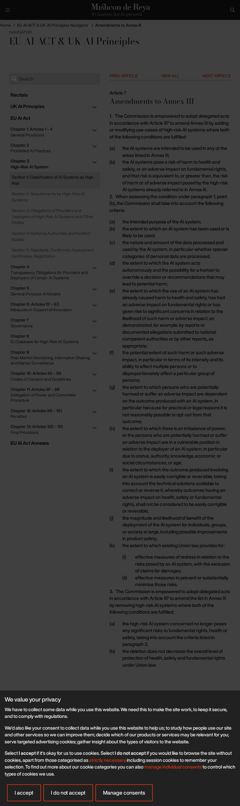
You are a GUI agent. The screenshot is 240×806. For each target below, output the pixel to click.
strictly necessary (107, 760)
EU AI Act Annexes (30, 442)
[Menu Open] (7, 10)
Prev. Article (123, 76)
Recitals (19, 94)
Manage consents (124, 792)
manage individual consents (173, 766)
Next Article (217, 76)
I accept (24, 792)
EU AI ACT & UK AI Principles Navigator (52, 25)
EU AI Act (20, 118)
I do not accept (68, 792)
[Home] (119, 10)
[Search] (232, 10)
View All (170, 76)
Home (5, 25)
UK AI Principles (27, 106)
